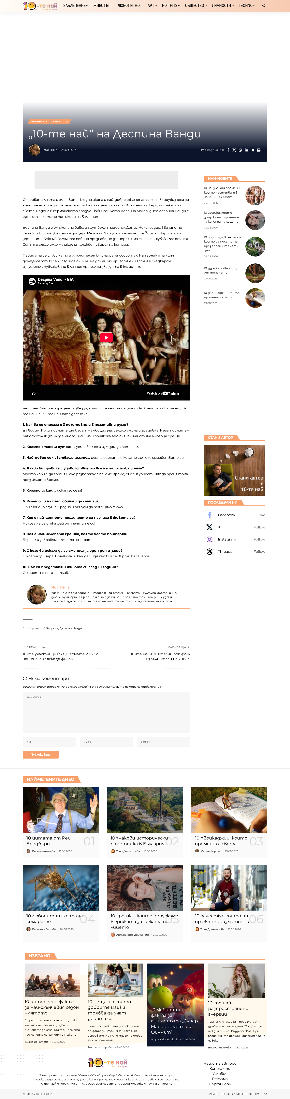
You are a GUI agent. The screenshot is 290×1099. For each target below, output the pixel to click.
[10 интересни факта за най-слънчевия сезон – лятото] (52, 980)
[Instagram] (234, 539)
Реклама (220, 1079)
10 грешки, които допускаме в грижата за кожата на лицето (221, 217)
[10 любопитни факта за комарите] (61, 888)
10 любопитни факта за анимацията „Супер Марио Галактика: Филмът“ (174, 1021)
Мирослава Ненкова (165, 1039)
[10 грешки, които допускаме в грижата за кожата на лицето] (255, 220)
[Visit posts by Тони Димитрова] (113, 851)
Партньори (220, 1084)
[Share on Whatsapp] (240, 150)
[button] (264, 6)
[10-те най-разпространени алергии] (236, 981)
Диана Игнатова (36, 1041)
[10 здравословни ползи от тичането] (255, 273)
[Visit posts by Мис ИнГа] (34, 150)
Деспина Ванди (71, 628)
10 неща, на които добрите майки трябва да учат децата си (109, 1010)
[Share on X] (234, 150)
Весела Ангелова (43, 851)
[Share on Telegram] (252, 150)
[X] (234, 527)
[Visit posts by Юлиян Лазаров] (197, 851)
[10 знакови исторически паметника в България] (145, 810)
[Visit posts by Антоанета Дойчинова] (113, 935)
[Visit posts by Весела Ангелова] (28, 851)
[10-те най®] (40, 6)
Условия (219, 1074)
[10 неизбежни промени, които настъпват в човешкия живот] (255, 195)
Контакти (220, 1068)
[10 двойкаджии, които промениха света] (255, 298)
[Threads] (234, 551)
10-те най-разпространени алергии (228, 1008)
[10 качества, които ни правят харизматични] (229, 888)
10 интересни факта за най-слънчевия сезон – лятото (52, 1007)
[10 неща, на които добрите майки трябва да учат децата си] (115, 980)
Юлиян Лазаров (210, 851)
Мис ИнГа (49, 150)
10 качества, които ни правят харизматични (222, 918)
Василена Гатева (44, 929)
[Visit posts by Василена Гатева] (28, 929)
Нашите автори (220, 1063)
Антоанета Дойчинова (132, 934)
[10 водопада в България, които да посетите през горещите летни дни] (255, 247)
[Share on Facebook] (228, 150)
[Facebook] (234, 515)
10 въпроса (39, 121)
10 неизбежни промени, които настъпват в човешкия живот (222, 192)
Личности (60, 121)
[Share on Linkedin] (246, 150)
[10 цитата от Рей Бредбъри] (61, 810)
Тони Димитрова (128, 851)
